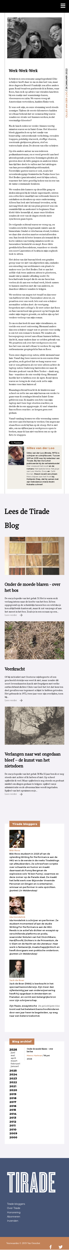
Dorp (44, 471)
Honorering (13, 1212)
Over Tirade (13, 1208)
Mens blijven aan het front (39, 476)
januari (15, 1066)
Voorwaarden (12, 1243)
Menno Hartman (34, 1055)
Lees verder (11, 614)
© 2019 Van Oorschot (29, 1243)
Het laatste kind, (42, 469)
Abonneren (13, 1216)
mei (13, 1055)
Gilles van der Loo (66, 105)
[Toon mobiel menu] (63, 6)
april (13, 1058)
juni (13, 1053)
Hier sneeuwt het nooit (37, 466)
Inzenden (12, 1220)
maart (14, 1061)
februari (15, 1064)
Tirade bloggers (16, 1203)
